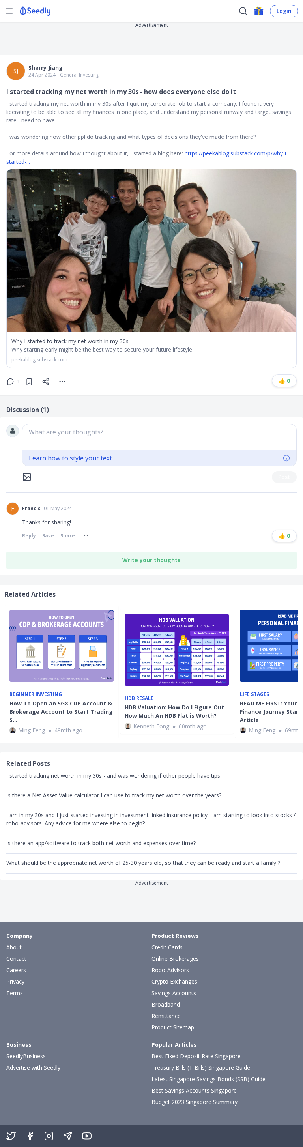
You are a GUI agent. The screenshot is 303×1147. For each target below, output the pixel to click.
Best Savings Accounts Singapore (194, 1090)
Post (284, 477)
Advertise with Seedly (33, 1067)
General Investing (79, 75)
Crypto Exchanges (174, 981)
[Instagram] (49, 1136)
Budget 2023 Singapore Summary (195, 1102)
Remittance (166, 1016)
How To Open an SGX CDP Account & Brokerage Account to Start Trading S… (61, 712)
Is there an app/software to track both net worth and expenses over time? (101, 843)
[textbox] (159, 437)
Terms (14, 993)
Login (284, 11)
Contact (16, 958)
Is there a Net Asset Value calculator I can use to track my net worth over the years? (113, 795)
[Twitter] (11, 1136)
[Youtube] (87, 1136)
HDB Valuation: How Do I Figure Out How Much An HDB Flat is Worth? (174, 711)
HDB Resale (139, 698)
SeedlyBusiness (26, 1056)
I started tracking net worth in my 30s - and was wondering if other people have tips (113, 775)
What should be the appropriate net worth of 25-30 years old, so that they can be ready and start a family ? (143, 862)
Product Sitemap (173, 1027)
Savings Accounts (174, 993)
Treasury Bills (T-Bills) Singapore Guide (201, 1067)
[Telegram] (68, 1136)
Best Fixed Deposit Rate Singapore (196, 1056)
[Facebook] (30, 1136)
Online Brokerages (175, 958)
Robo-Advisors (170, 970)
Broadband (166, 1004)
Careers (16, 970)
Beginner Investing (35, 694)
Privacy (15, 981)
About (14, 947)
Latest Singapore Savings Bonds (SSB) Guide (209, 1079)
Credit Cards (167, 947)
